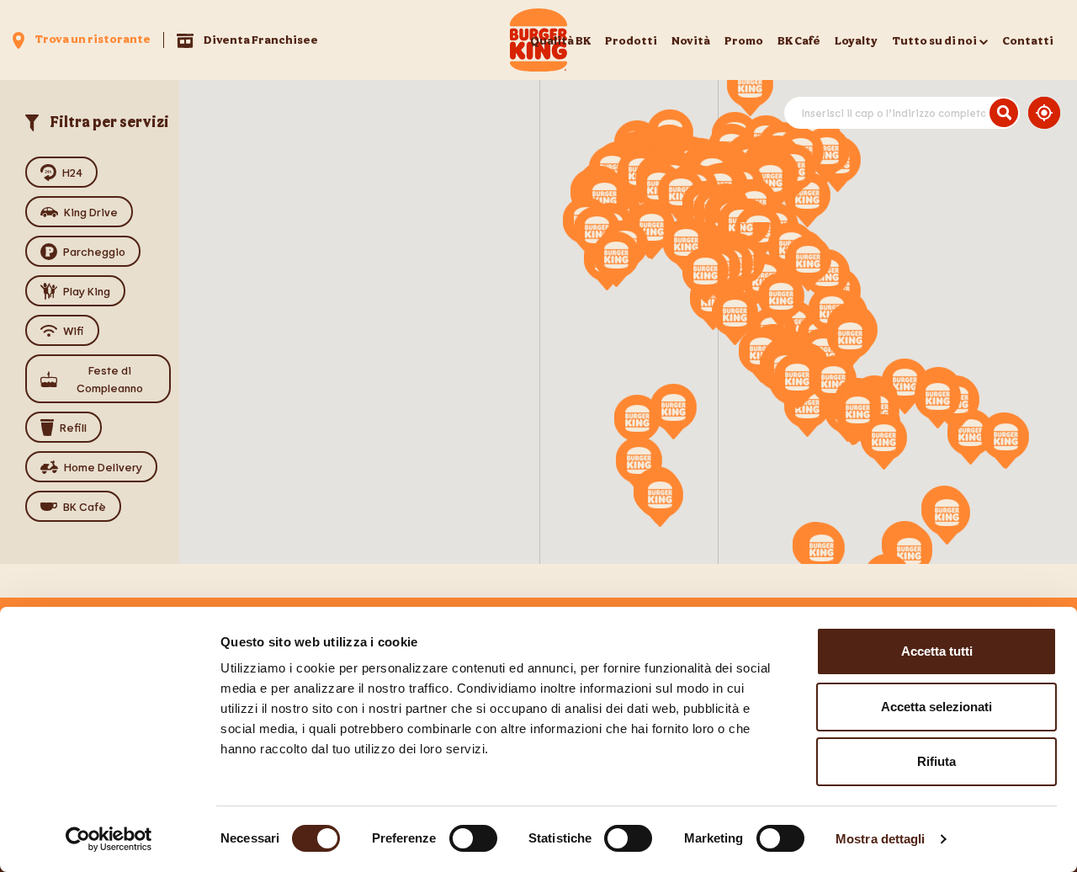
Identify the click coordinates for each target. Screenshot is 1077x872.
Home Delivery (103, 467)
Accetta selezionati (936, 706)
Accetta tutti (937, 651)
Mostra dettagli (881, 839)
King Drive (91, 212)
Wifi (73, 330)
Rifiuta (936, 761)
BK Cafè (84, 506)
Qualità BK (560, 40)
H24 (72, 172)
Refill (73, 427)
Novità (690, 40)
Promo (743, 40)
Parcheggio (94, 251)
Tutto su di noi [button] (934, 40)
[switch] (473, 838)
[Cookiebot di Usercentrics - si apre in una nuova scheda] (109, 839)
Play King (86, 291)
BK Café (798, 40)
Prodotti (631, 40)
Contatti (1027, 40)
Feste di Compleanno (110, 379)
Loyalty (856, 40)
